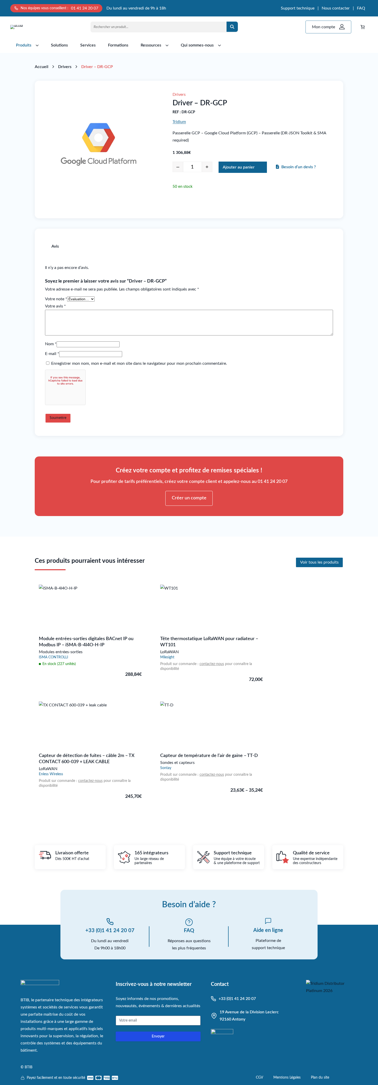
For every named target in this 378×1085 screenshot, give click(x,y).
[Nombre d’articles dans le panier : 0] (362, 27)
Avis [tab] (55, 246)
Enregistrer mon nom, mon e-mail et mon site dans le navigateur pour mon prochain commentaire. (139, 363)
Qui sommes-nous (197, 45)
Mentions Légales (287, 1077)
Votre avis (55, 306)
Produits (23, 45)
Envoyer (158, 1036)
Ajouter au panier (239, 167)
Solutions (59, 45)
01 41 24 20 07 (84, 8)
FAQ (361, 8)
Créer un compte (189, 498)
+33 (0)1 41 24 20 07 (109, 930)
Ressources (151, 45)
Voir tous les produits (319, 562)
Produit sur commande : (180, 664)
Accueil (41, 67)
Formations (118, 45)
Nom (51, 344)
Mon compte (323, 27)
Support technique (297, 8)
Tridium (179, 122)
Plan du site (320, 1077)
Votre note (56, 299)
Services (88, 45)
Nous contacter (336, 8)
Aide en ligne (268, 930)
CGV (259, 1077)
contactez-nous (212, 664)
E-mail (52, 354)
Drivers (64, 67)
